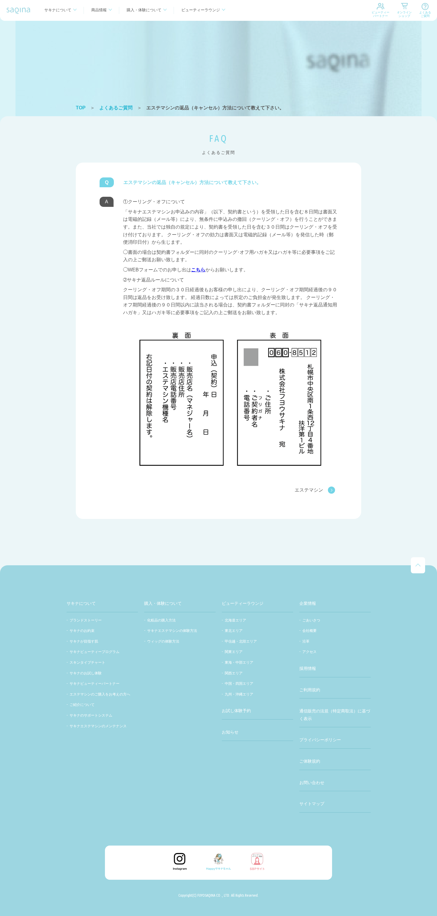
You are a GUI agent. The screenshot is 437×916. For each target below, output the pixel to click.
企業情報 (307, 603)
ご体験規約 (309, 761)
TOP (81, 107)
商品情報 (99, 10)
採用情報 (307, 668)
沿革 (305, 641)
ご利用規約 (309, 689)
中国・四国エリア (239, 684)
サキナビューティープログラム (95, 652)
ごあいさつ (311, 620)
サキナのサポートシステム (91, 715)
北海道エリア (235, 620)
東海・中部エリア (239, 662)
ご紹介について (82, 705)
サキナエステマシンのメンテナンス (98, 726)
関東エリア (234, 652)
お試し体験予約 (236, 710)
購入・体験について (144, 10)
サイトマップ (311, 803)
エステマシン (309, 489)
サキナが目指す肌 (84, 641)
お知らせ (230, 732)
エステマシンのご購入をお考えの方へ (100, 694)
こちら (198, 269)
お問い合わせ (311, 782)
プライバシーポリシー (320, 739)
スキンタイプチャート (87, 662)
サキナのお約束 (82, 631)
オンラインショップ (404, 14)
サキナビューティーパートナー (95, 684)
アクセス (309, 652)
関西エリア (234, 673)
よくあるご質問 (425, 14)
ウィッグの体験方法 (163, 641)
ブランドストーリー (86, 620)
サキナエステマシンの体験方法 (172, 631)
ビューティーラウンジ (200, 10)
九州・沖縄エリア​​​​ (239, 694)
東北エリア (234, 631)
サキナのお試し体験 (86, 673)
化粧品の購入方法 (161, 620)
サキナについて (57, 10)
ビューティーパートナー (380, 14)
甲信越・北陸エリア (241, 641)
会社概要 (309, 631)
